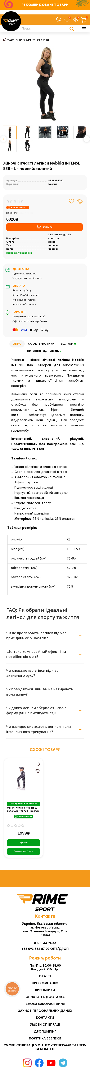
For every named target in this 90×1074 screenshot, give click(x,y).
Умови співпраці (45, 1024)
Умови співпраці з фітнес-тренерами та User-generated (45, 1047)
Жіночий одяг (23, 40)
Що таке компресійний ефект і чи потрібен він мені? (36, 654)
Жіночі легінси (41, 40)
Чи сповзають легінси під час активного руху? (32, 673)
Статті (45, 976)
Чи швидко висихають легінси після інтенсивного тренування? (38, 729)
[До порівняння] (80, 201)
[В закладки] (71, 201)
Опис (17, 344)
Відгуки (68, 344)
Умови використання (45, 1004)
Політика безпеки (45, 1038)
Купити (24, 842)
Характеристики (41, 344)
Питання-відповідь (44, 351)
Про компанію (45, 983)
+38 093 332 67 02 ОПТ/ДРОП (45, 949)
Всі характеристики (19, 253)
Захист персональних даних (45, 1011)
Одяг (11, 40)
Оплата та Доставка (45, 997)
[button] (3, 139)
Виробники (45, 990)
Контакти (45, 1018)
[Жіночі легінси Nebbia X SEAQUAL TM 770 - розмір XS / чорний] (23, 779)
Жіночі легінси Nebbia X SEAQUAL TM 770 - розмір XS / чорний (23, 810)
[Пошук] (72, 29)
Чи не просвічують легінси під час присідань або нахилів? (36, 635)
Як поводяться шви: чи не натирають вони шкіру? (39, 691)
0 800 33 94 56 (45, 943)
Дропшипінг (45, 1031)
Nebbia (52, 184)
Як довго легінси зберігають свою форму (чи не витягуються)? (36, 710)
